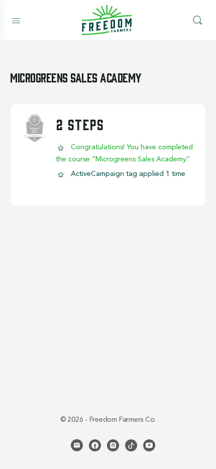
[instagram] (113, 445)
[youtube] (149, 445)
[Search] (197, 20)
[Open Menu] (16, 19)
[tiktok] (131, 445)
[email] (77, 445)
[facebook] (95, 445)
